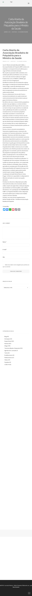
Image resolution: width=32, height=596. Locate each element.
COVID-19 (6, 364)
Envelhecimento (8, 355)
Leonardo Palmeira (24, 31)
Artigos (6, 346)
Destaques (7, 339)
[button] (28, 3)
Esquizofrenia (7, 341)
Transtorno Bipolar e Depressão (12, 348)
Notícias (15, 31)
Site (4, 257)
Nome (5, 242)
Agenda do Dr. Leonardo (10, 350)
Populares (6, 362)
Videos (6, 360)
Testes (6, 353)
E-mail (5, 249)
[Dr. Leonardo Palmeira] (11, 3)
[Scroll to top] (29, 593)
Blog (5, 336)
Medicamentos (8, 357)
